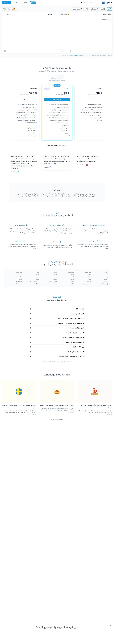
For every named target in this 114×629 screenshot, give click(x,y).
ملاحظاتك (44, 361)
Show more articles (57, 419)
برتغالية (89, 274)
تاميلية (72, 277)
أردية (107, 277)
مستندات (93, 9)
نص (109, 9)
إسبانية (55, 272)
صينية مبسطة (88, 272)
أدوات (92, 2)
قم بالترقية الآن (6, 2)
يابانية (72, 274)
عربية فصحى (19, 272)
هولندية (37, 279)
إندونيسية (37, 277)
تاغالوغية (89, 277)
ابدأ (90, 99)
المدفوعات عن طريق (61, 145)
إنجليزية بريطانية (53, 281)
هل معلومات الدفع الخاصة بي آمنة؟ (74, 333)
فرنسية (106, 274)
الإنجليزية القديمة (104, 284)
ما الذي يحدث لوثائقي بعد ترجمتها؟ (75, 342)
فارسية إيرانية (105, 281)
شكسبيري (71, 284)
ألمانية (55, 274)
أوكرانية (89, 281)
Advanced (25, 2)
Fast (32, 2)
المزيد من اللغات (18, 284)
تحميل (86, 2)
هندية (38, 272)
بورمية (72, 279)
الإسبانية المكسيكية (34, 281)
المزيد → (100, 122)
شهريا (60, 77)
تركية (90, 279)
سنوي (53, 77)
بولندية (20, 279)
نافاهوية (55, 284)
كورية (20, 274)
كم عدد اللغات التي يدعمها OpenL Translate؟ (71, 323)
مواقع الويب (76, 9)
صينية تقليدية (71, 272)
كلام (85, 9)
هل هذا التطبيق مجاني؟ (78, 314)
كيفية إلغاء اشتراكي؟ (78, 347)
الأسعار (80, 2)
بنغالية (55, 277)
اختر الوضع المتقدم (76, 55)
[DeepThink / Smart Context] (67, 50)
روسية (37, 274)
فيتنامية (20, 277)
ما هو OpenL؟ (80, 309)
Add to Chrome (8, 9)
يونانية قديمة (19, 281)
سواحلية (37, 284)
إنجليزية (106, 272)
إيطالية (72, 281)
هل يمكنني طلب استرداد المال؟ (75, 352)
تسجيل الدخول (16, 2)
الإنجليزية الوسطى (86, 284)
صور (102, 9)
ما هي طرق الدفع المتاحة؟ (77, 328)
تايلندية (55, 279)
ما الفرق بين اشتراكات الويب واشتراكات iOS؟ (71, 356)
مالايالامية (106, 279)
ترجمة (97, 2)
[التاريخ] (4, 50)
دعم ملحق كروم (64, 128)
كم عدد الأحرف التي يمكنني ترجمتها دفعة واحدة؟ (71, 318)
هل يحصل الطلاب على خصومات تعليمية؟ (73, 337)
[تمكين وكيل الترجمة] (70, 50)
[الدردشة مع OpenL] (110, 625)
